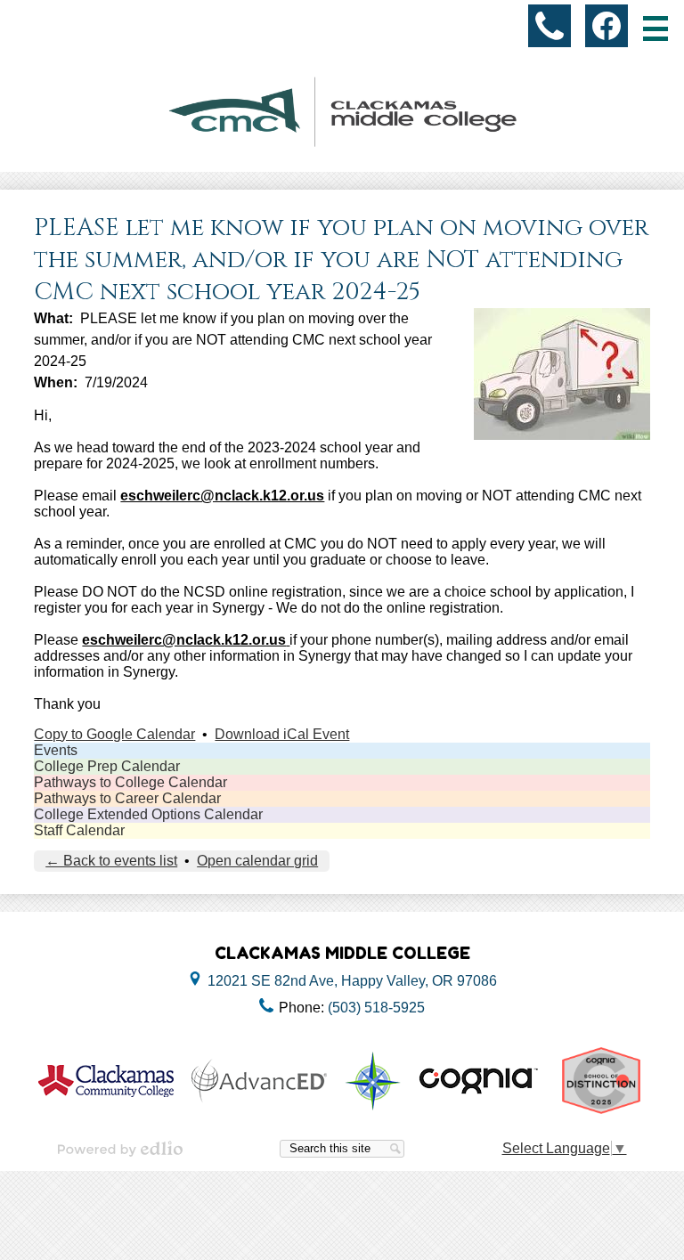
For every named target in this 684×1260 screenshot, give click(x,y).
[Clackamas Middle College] (342, 112)
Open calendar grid (257, 860)
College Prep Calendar (107, 766)
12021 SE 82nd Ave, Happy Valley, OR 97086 (352, 980)
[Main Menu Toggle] (655, 28)
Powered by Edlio (120, 1149)
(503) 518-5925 (376, 1007)
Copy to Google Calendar (114, 734)
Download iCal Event (282, 734)
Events (55, 750)
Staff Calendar (79, 830)
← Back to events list (111, 860)
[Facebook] (606, 25)
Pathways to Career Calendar (127, 798)
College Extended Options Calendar (148, 814)
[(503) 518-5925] (549, 25)
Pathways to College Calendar (130, 782)
